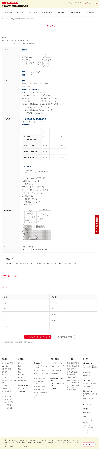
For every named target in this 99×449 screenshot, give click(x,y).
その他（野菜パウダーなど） (41, 396)
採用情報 (90, 12)
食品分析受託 (70, 369)
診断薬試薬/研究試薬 (20, 19)
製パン (20, 366)
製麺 (19, 372)
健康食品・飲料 (22, 380)
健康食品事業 (47, 12)
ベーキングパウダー (40, 378)
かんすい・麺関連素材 (40, 392)
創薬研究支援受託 (72, 372)
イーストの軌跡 (6, 405)
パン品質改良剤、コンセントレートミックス (41, 382)
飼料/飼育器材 (71, 375)
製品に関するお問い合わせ (38, 337)
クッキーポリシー (10, 446)
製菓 (19, 369)
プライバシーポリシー (89, 420)
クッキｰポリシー (88, 425)
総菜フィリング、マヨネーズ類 (41, 374)
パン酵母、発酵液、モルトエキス (41, 367)
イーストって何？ (7, 399)
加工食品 (20, 378)
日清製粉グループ (65, 3)
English (89, 3)
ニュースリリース (75, 12)
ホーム (3, 19)
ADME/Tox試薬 (71, 378)
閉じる (88, 444)
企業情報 (8, 12)
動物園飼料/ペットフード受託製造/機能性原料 (73, 381)
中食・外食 (21, 375)
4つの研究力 (54, 388)
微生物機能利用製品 (40, 386)
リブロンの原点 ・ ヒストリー (57, 384)
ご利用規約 (86, 423)
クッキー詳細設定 (88, 428)
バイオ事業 (33, 12)
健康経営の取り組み (88, 399)
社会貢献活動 (87, 386)
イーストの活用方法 (7, 402)
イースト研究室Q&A (7, 408)
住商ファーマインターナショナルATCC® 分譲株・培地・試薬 (74, 387)
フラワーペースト (39, 371)
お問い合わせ (79, 3)
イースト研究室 (6, 396)
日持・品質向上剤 (39, 389)
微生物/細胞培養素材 (73, 366)
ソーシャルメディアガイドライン (90, 431)
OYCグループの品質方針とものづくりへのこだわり (90, 368)
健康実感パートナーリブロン (57, 379)
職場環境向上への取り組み (90, 395)
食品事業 (20, 12)
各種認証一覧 (87, 375)
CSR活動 (60, 12)
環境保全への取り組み (89, 383)
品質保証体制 (87, 372)
